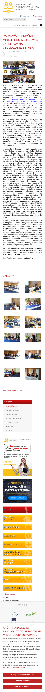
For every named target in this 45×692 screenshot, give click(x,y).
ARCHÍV (9, 430)
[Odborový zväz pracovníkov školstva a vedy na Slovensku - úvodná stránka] (21, 7)
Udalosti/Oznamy (12, 406)
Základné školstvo (12, 410)
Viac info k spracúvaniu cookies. (14, 668)
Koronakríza (10, 426)
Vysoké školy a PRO (13, 418)
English (39, 19)
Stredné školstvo (12, 414)
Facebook (26, 16)
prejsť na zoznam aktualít (12, 390)
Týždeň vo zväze (12, 422)
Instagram (38, 16)
